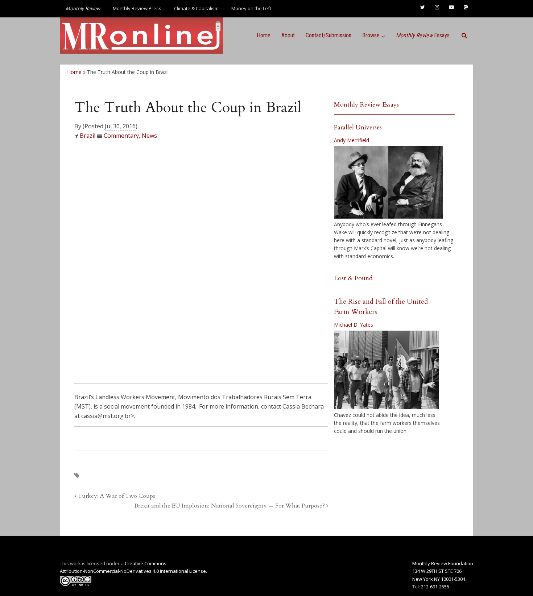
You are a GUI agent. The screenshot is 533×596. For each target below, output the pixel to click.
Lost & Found (353, 278)
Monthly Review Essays (366, 104)
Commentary (121, 136)
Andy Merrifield (351, 140)
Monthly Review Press (137, 8)
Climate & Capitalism (196, 8)
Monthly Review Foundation (442, 563)
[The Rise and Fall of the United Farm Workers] (386, 370)
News (149, 136)
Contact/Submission (328, 35)
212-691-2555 (435, 586)
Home (263, 35)
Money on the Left (251, 8)
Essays (423, 35)
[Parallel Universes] (388, 182)
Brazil (87, 136)
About (288, 35)
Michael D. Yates (353, 324)
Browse (371, 35)
